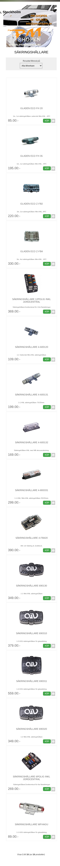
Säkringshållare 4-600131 (31, 394)
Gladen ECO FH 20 (31, 108)
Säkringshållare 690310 (31, 633)
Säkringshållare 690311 (31, 681)
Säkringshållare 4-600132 (31, 442)
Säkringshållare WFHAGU (31, 824)
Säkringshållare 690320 (31, 729)
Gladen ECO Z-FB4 (31, 251)
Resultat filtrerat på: (31, 61)
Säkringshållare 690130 (31, 585)
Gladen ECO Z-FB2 (31, 203)
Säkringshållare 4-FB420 (32, 538)
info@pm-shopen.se (39, 23)
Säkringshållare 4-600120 (31, 347)
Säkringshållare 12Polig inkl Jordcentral (31, 300)
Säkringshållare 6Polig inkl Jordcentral (31, 778)
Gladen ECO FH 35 (31, 156)
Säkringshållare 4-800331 (31, 490)
